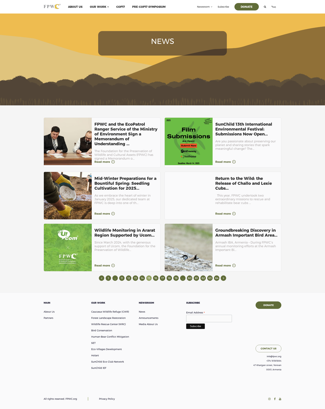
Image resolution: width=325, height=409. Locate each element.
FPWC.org (71, 399)
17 (162, 278)
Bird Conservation (101, 330)
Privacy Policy (107, 398)
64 (216, 278)
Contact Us (268, 348)
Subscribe (223, 6)
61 (196, 278)
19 (176, 278)
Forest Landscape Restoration (108, 317)
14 (142, 278)
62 (203, 278)
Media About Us (148, 324)
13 (135, 278)
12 (128, 278)
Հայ (273, 6)
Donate (247, 6)
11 (122, 278)
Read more (102, 161)
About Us (75, 6)
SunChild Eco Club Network (107, 361)
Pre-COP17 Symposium (149, 6)
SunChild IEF (98, 367)
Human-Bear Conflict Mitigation (110, 336)
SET (93, 342)
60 (189, 278)
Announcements (148, 317)
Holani (95, 355)
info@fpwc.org (274, 356)
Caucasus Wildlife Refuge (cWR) (110, 311)
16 (155, 278)
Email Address (195, 312)
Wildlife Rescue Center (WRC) (108, 324)
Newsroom (203, 6)
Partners (48, 317)
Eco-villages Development (106, 349)
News (142, 311)
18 (169, 278)
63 (210, 278)
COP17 (120, 6)
